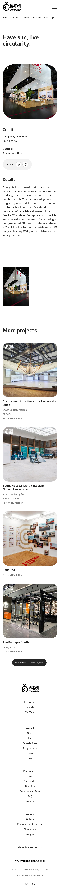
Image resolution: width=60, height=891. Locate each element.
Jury (30, 738)
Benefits (30, 786)
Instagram (30, 702)
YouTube (30, 712)
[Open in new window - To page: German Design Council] (30, 861)
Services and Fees (30, 791)
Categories (30, 781)
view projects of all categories (29, 662)
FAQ (30, 796)
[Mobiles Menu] (54, 7)
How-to (30, 776)
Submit (30, 801)
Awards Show (30, 743)
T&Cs (47, 869)
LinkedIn (30, 707)
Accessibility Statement (30, 875)
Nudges (30, 834)
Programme (30, 748)
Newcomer (30, 829)
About (30, 733)
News (30, 753)
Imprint (14, 869)
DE (26, 884)
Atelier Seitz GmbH (13, 153)
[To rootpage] (12, 6)
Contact (30, 758)
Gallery (30, 819)
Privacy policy (31, 869)
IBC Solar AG (10, 140)
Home (5, 17)
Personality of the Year (30, 824)
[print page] (18, 164)
